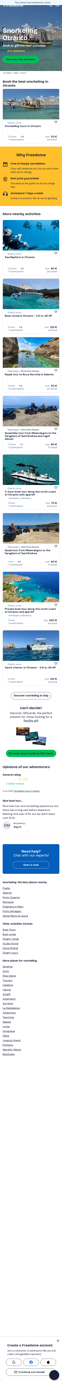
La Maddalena (11, 1008)
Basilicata (9, 1054)
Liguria (7, 989)
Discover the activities (21, 59)
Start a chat (31, 865)
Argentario (9, 999)
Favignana (9, 1031)
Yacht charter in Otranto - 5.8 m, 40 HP (30, 667)
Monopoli (8, 902)
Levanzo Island (11, 1040)
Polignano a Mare (13, 906)
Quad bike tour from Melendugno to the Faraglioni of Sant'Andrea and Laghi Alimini (30, 436)
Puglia (6, 888)
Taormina (8, 1017)
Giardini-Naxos (12, 1049)
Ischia (6, 1026)
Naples (7, 1022)
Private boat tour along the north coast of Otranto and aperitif (30, 610)
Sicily (6, 971)
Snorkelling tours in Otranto (23, 126)
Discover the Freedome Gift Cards (31, 753)
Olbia (6, 1035)
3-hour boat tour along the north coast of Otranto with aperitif (30, 493)
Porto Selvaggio (12, 911)
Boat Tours (9, 929)
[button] (54, 1375)
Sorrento (8, 1003)
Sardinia (8, 966)
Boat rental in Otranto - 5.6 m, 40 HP (28, 316)
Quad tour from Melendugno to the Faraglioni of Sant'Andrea (27, 552)
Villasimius (9, 1012)
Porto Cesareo (11, 897)
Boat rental (9, 934)
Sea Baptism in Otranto (20, 257)
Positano (8, 1045)
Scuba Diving (10, 943)
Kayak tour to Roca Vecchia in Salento (29, 374)
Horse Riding (10, 948)
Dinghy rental (11, 939)
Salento (7, 893)
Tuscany (8, 980)
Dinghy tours (10, 952)
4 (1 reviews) (16, 51)
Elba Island (9, 976)
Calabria (8, 985)
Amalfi (6, 994)
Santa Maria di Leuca (15, 916)
